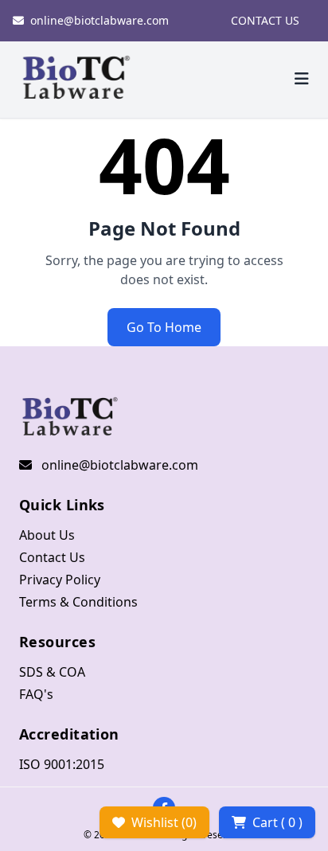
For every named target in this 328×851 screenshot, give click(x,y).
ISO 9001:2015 (61, 764)
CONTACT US (265, 20)
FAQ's (36, 694)
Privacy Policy (59, 579)
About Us (47, 535)
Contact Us (52, 557)
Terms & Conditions (78, 602)
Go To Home (164, 327)
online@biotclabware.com (99, 20)
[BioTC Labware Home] (76, 79)
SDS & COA (52, 672)
